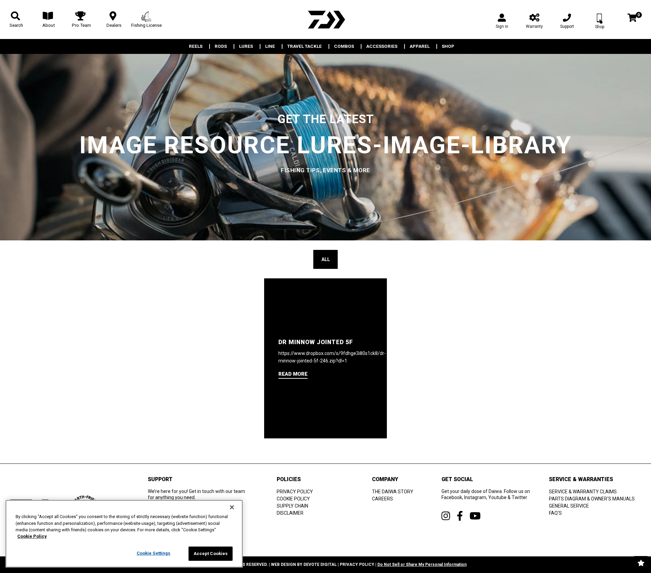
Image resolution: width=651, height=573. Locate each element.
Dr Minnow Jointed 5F (315, 342)
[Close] (231, 507)
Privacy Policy (357, 564)
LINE (270, 46)
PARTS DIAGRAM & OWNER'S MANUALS (592, 498)
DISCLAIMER (290, 513)
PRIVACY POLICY (295, 491)
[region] (124, 534)
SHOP (448, 46)
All (325, 259)
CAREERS (382, 498)
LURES (246, 46)
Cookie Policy (32, 536)
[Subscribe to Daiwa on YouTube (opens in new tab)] (475, 516)
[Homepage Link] (325, 19)
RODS (221, 46)
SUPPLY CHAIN (292, 506)
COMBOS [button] (344, 46)
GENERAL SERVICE (569, 506)
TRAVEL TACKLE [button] (304, 46)
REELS (195, 46)
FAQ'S (555, 513)
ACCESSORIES (381, 46)
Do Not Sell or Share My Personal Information (422, 564)
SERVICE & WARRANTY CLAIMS (583, 491)
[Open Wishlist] (641, 563)
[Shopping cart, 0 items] (632, 18)
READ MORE (293, 374)
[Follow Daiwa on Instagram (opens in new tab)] (445, 516)
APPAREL (420, 46)
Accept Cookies (211, 553)
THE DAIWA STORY (392, 491)
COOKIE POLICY (293, 498)
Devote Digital (320, 564)
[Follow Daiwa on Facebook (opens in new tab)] (460, 516)
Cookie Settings (154, 553)
